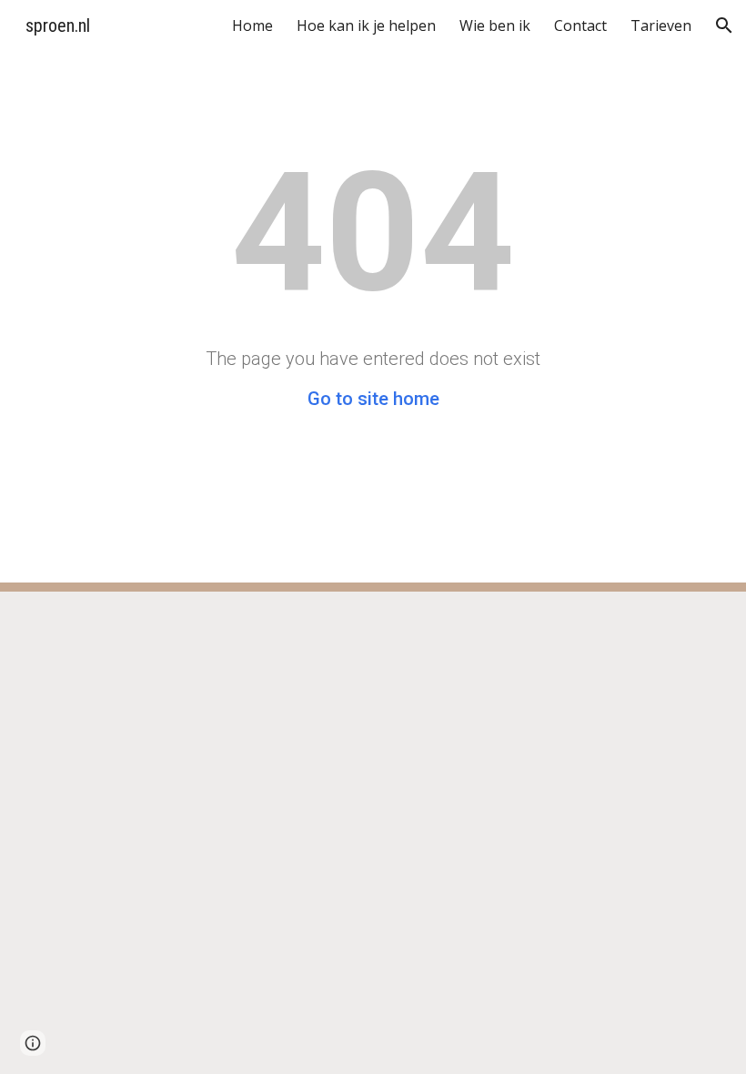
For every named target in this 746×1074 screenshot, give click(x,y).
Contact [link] (580, 25)
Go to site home (373, 399)
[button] (724, 25)
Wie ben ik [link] (494, 25)
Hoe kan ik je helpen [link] (366, 25)
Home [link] (252, 25)
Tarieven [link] (660, 25)
